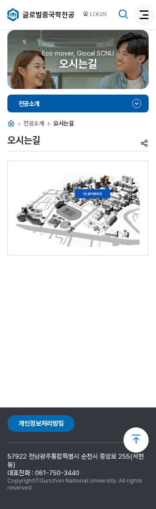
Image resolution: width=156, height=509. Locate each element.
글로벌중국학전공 (49, 14)
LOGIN (97, 14)
